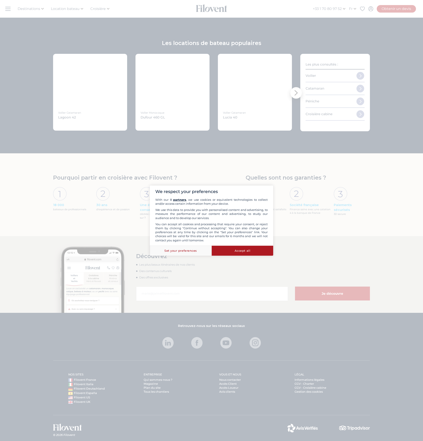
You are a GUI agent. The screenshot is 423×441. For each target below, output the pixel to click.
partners (179, 199)
